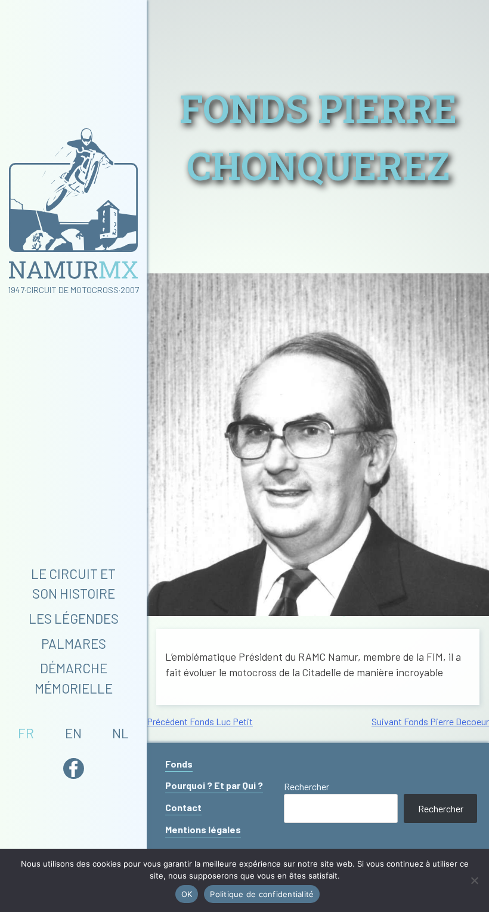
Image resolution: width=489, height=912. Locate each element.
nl (120, 733)
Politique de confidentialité (262, 894)
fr (26, 733)
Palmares (73, 643)
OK (187, 894)
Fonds (179, 763)
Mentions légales (203, 829)
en (73, 733)
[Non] (474, 880)
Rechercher (306, 786)
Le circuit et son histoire (73, 584)
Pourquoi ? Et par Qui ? (214, 785)
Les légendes (74, 618)
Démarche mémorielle (74, 678)
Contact (183, 807)
